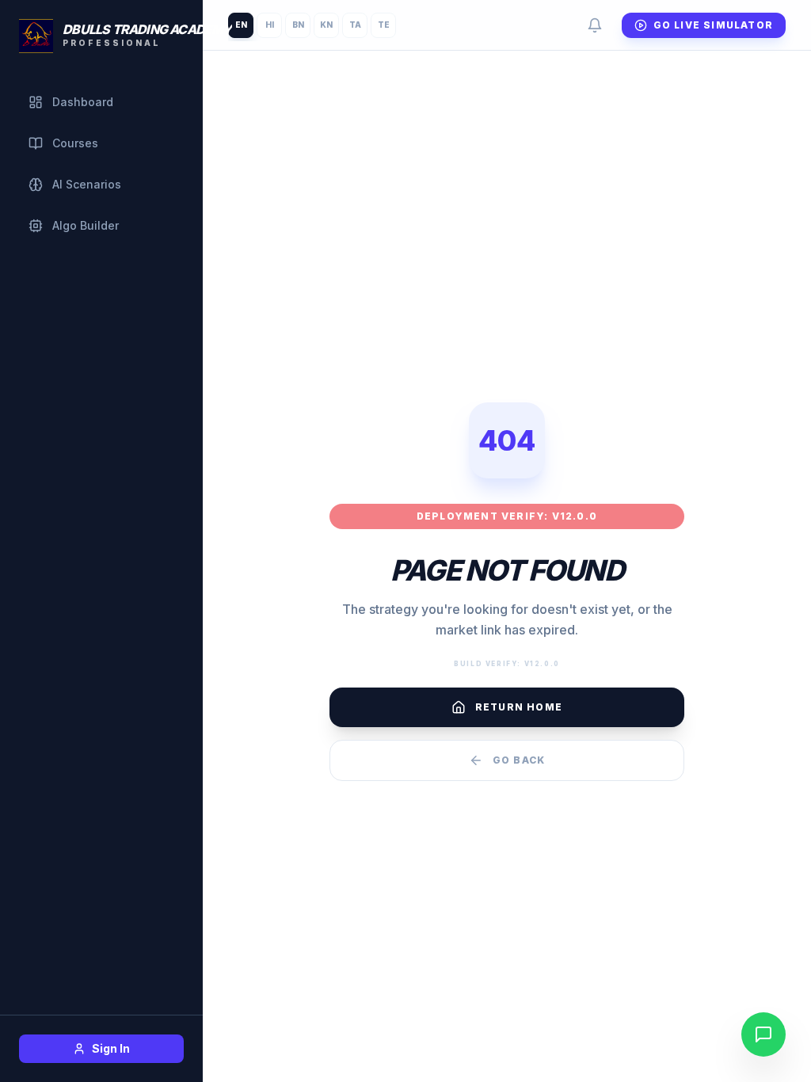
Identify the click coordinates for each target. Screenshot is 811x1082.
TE (384, 24)
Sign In (111, 1048)
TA (355, 24)
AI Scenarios (86, 184)
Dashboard (82, 102)
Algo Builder (85, 225)
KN (326, 24)
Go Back (519, 760)
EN (241, 24)
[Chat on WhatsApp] (763, 1034)
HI (269, 24)
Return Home (518, 707)
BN (298, 24)
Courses (75, 143)
